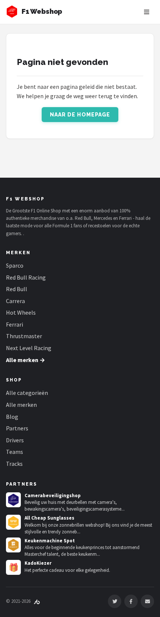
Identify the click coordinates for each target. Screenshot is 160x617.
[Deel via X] (114, 601)
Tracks (14, 463)
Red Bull (16, 289)
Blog (12, 416)
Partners (17, 428)
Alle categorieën (27, 392)
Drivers (15, 440)
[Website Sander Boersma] (37, 601)
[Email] (147, 601)
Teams (14, 451)
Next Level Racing (28, 348)
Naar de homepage (80, 115)
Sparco (14, 265)
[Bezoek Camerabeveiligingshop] (13, 499)
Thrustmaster (24, 336)
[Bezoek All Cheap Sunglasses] (13, 522)
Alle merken (21, 404)
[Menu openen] (146, 11)
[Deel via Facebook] (131, 601)
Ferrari (14, 324)
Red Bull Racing (26, 277)
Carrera (15, 301)
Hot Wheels (21, 312)
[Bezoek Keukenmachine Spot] (13, 544)
